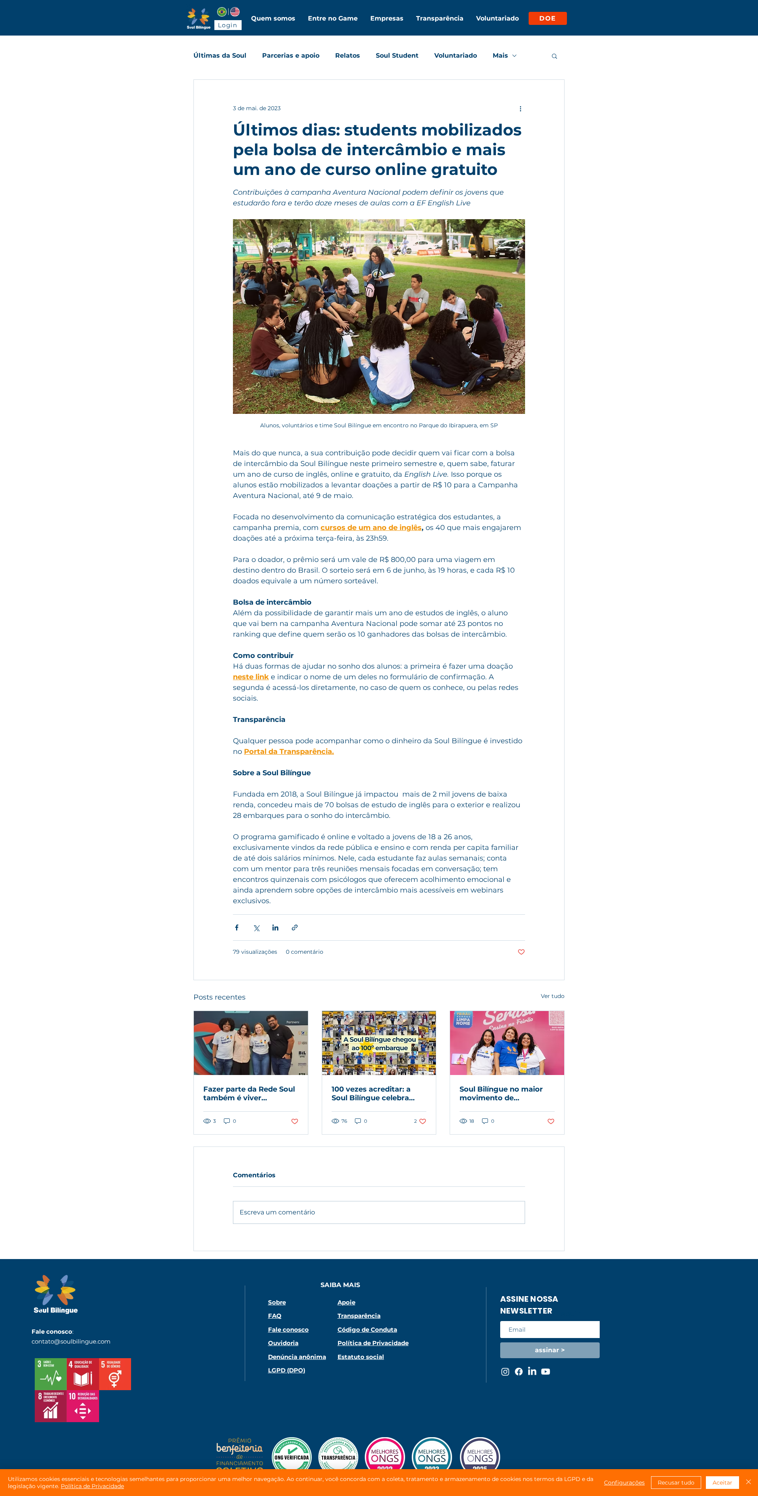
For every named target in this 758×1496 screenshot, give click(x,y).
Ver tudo (553, 996)
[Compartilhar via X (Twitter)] (256, 927)
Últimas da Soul (219, 55)
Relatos (347, 55)
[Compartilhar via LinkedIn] (275, 927)
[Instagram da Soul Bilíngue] (505, 1371)
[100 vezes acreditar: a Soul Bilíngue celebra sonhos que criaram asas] (379, 1043)
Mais (500, 55)
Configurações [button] (624, 1482)
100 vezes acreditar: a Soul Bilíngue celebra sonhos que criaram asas (378, 1093)
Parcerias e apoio (290, 55)
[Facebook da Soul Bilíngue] (519, 1371)
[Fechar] (748, 1482)
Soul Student (397, 55)
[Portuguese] (222, 11)
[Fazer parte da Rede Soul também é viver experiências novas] (251, 1043)
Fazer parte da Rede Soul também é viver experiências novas (249, 1093)
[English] (234, 11)
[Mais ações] (520, 108)
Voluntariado (455, 55)
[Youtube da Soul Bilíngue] (545, 1371)
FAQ (274, 1315)
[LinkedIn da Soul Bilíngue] (532, 1371)
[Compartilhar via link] (294, 927)
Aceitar (722, 1482)
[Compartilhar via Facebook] (236, 927)
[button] (554, 56)
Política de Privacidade (92, 1486)
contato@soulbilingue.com (71, 1341)
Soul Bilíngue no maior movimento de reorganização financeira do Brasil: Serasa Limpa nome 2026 (506, 1093)
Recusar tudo (676, 1482)
